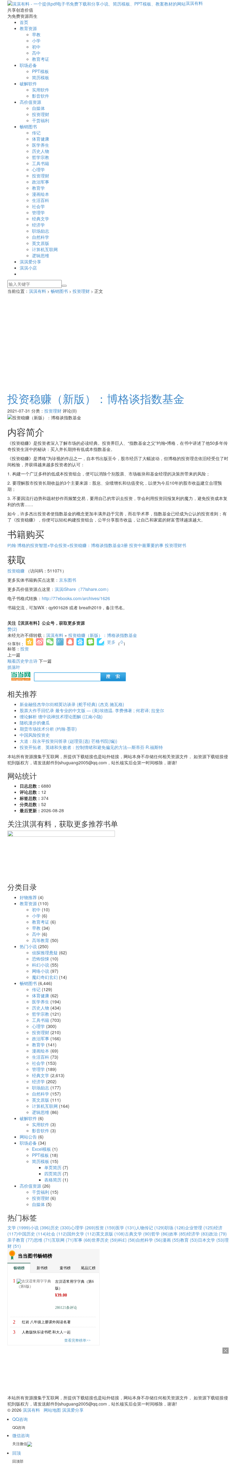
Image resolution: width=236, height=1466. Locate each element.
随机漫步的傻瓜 (35, 722)
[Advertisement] (118, 340)
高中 (36, 53)
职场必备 (28, 65)
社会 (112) (57, 1234)
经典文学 (40, 218)
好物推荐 (28, 897)
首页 (24, 22)
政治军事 (40, 182)
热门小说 (28, 946)
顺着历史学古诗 (22, 661)
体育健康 (40, 139)
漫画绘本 (40, 194)
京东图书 (67, 580)
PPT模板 (40, 71)
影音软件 (40, 96)
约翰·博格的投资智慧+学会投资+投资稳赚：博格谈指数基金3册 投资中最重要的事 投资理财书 (96, 545)
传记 (36, 133)
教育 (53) (189, 1240)
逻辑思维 (40, 255)
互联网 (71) (63, 1240)
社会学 (38, 206)
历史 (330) (60, 1227)
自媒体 (38, 108)
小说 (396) (40, 1227)
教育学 (38, 188)
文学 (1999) (18, 1227)
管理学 (38, 212)
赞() (12, 629)
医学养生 (40, 145)
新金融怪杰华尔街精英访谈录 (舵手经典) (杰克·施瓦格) (72, 704)
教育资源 (28, 28)
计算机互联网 (45, 249)
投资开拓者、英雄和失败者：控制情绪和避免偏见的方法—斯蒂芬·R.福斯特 (91, 747)
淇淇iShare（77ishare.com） (83, 589)
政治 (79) (218, 1234)
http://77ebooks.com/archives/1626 (76, 598)
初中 (36, 47)
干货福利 (40, 120)
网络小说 (40, 971)
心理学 (38, 169)
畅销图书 (28, 126)
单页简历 (52, 1167)
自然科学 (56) (149, 1240)
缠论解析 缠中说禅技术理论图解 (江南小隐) (61, 716)
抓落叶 (13, 667)
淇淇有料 (194, 3)
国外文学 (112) (81, 1234)
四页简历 (52, 1173)
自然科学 (40, 237)
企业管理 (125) (199, 1227)
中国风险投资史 (35, 735)
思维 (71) (43, 1240)
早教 (36, 34)
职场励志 (40, 231)
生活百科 (40, 200)
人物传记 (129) (150, 1227)
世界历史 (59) (105, 1240)
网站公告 (28, 1137)
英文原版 (40, 243)
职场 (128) (175, 1227)
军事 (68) (83, 1240)
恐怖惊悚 (40, 959)
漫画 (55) (171, 1240)
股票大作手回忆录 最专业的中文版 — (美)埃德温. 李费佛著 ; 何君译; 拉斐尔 (92, 710)
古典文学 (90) (138, 1234)
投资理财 (40, 114)
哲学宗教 (40, 157)
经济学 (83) (198, 1234)
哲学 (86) (160, 1234)
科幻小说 (40, 965)
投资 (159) (105, 1227)
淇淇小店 (28, 268)
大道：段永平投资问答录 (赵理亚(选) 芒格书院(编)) (68, 741)
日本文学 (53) (211, 1240)
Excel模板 (41, 1149)
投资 (24, 649)
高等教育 (40, 940)
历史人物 (40, 151)
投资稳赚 (16, 571)
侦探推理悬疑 (45, 952)
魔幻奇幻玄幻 (45, 977)
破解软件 (28, 83)
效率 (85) (178, 1234)
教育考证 (40, 59)
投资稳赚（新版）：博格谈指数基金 (95, 398)
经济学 (38, 225)
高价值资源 (30, 102)
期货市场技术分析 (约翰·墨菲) (48, 729)
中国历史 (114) (32, 1234)
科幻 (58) (127, 1240)
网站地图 (52, 1410)
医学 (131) (126, 1227)
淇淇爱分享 (30, 261)
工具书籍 (40, 163)
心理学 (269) (83, 1227)
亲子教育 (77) (20, 1240)
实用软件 (40, 90)
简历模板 (40, 77)
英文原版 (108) (110, 1234)
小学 (36, 40)
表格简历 (52, 1180)
